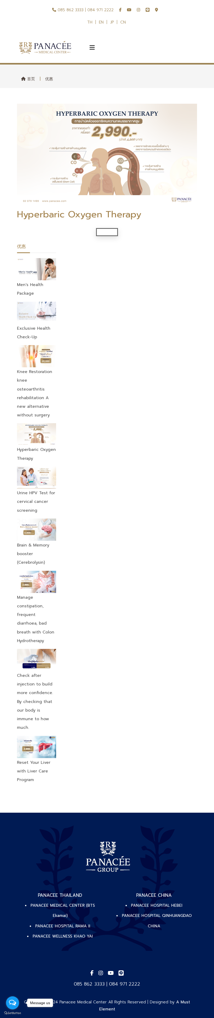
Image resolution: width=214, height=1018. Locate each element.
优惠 (49, 79)
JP (112, 22)
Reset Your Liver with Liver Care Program (33, 771)
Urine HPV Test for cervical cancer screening (36, 501)
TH (89, 22)
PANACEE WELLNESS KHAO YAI (63, 936)
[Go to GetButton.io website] (12, 1012)
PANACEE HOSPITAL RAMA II (62, 926)
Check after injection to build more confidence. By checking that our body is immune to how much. (35, 701)
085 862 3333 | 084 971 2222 (85, 10)
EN (101, 22)
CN (123, 22)
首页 (30, 79)
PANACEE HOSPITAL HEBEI (156, 905)
